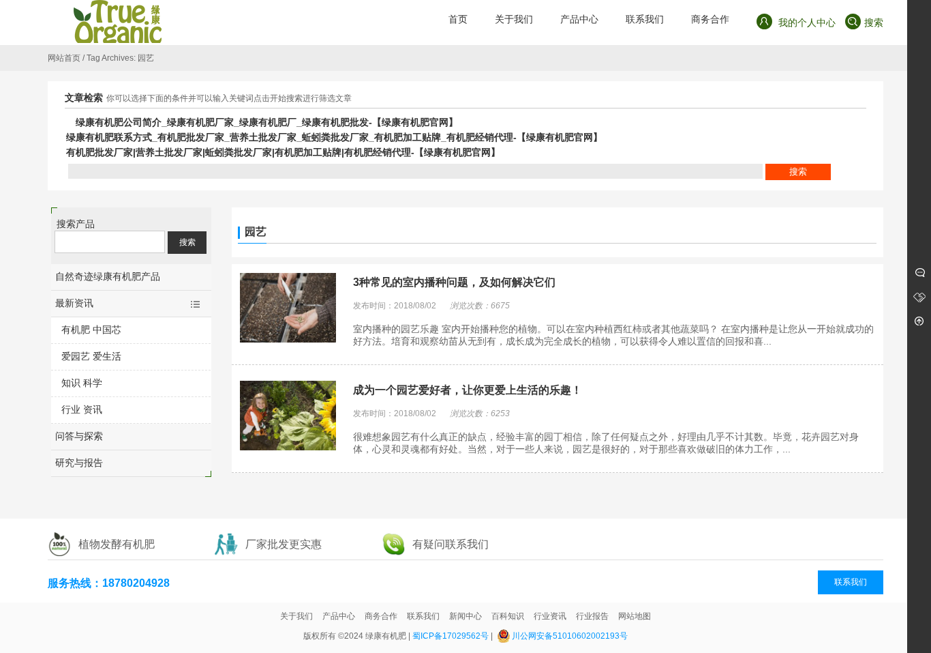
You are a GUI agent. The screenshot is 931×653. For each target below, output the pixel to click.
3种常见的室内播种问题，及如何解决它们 (454, 282)
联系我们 (850, 582)
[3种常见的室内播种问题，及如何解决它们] (288, 309)
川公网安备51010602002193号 (570, 636)
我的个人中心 (806, 22)
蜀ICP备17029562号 (450, 636)
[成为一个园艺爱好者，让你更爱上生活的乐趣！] (288, 417)
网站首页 (64, 58)
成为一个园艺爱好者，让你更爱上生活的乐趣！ (467, 390)
